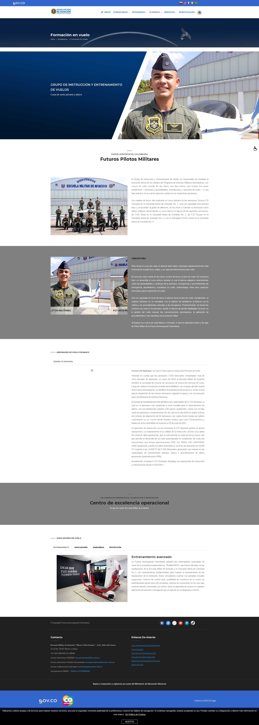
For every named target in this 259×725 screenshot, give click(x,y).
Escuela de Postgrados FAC (143, 657)
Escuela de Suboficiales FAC (144, 653)
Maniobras (98, 547)
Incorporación (137, 649)
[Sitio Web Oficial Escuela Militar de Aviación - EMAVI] (69, 11)
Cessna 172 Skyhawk (63, 361)
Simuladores (81, 547)
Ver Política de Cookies (135, 714)
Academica (62, 39)
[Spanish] (181, 3)
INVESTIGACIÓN (187, 12)
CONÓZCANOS (120, 12)
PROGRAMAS (138, 12)
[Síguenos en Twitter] (168, 623)
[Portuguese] (196, 3)
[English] (184, 3)
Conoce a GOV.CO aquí (205, 700)
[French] (188, 3)
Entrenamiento (61, 547)
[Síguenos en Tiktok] (193, 623)
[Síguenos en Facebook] (162, 623)
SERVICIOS (169, 12)
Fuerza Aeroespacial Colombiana (75, 623)
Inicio (53, 39)
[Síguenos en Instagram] (174, 623)
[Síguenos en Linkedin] (187, 623)
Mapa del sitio (137, 664)
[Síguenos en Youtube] (180, 623)
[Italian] (192, 3)
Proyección (115, 547)
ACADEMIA (154, 12)
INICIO (107, 12)
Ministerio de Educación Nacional (146, 661)
